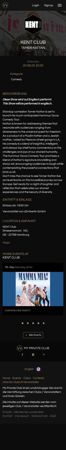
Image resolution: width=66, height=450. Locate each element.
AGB (53, 416)
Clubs (27, 378)
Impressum (22, 416)
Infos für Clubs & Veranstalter (21, 382)
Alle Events (34, 335)
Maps (6, 242)
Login (35, 5)
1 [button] (22, 323)
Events (16, 378)
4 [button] (38, 323)
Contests (38, 378)
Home (6, 378)
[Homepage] (6, 5)
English (29, 368)
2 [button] (28, 323)
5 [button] (43, 323)
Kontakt (7, 416)
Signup (48, 5)
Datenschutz (40, 416)
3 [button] (33, 323)
